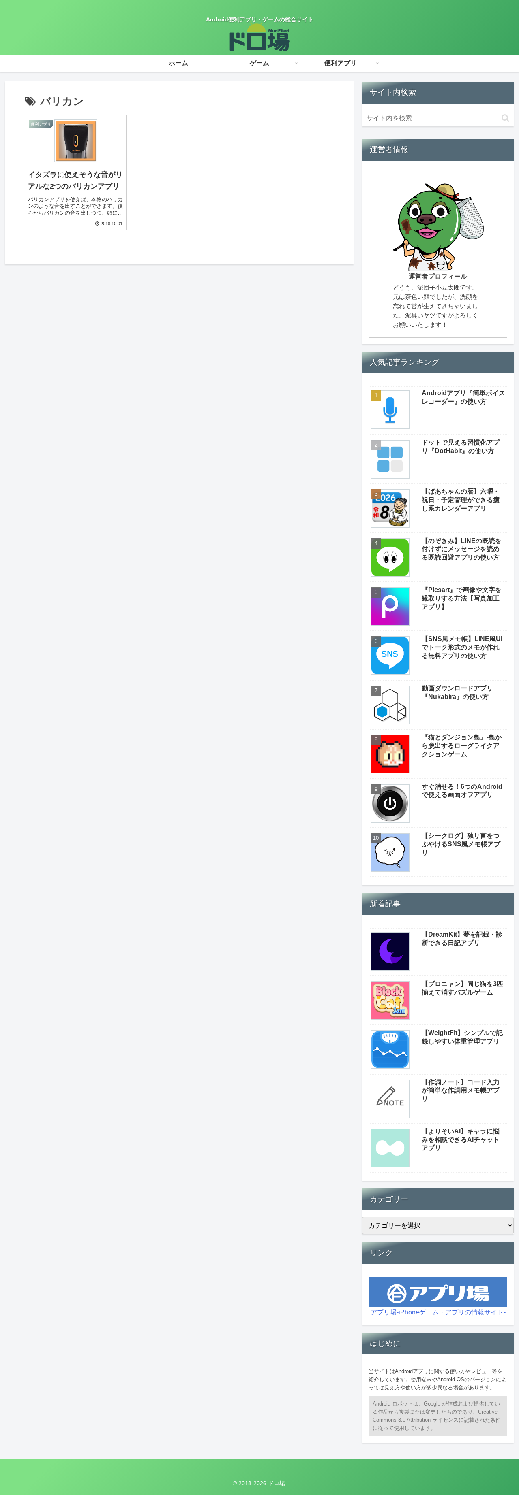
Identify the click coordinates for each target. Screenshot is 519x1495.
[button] (505, 118)
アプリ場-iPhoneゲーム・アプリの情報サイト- (438, 1312)
